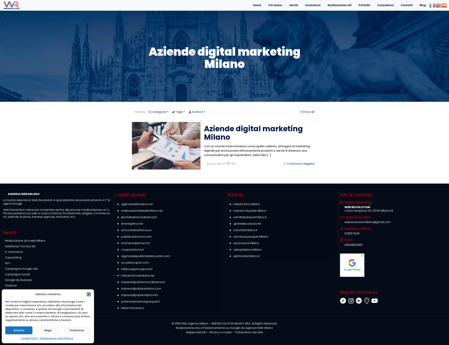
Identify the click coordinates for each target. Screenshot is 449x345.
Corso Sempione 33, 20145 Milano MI (368, 211)
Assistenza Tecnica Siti (20, 246)
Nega (48, 330)
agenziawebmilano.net (137, 204)
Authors (197, 112)
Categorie (159, 112)
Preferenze (77, 330)
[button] (89, 294)
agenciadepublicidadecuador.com (145, 256)
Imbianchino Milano (246, 204)
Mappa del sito (196, 332)
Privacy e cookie (220, 332)
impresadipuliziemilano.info (139, 295)
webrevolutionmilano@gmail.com (367, 222)
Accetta (19, 330)
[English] (438, 5)
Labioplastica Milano (247, 250)
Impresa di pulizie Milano (249, 211)
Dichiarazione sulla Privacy (56, 338)
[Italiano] (432, 5)
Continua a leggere (300, 164)
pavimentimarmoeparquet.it (140, 302)
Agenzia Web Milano (224, 328)
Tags (179, 112)
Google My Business (18, 280)
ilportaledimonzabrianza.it (139, 217)
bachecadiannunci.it (135, 243)
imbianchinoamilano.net (138, 276)
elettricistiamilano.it (246, 256)
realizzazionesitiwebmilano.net (142, 211)
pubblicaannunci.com (136, 237)
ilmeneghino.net (132, 224)
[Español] (444, 5)
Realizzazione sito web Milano (25, 241)
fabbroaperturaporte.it (137, 269)
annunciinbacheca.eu (136, 230)
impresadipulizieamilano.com (141, 289)
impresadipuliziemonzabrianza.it (143, 282)
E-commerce (14, 252)
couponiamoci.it (132, 250)
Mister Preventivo (132, 308)
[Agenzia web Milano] (11, 5)
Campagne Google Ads (21, 269)
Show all (308, 112)
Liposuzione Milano (246, 243)
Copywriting (13, 258)
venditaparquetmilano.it (250, 217)
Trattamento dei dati (248, 332)
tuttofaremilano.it (245, 230)
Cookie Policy (29, 338)
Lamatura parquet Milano (250, 237)
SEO (7, 263)
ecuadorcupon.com (135, 263)
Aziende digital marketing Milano (253, 133)
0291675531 (351, 233)
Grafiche (11, 286)
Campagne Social (17, 274)
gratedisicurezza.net (247, 224)
